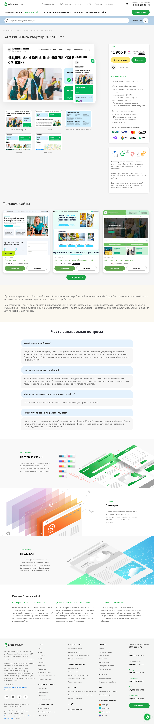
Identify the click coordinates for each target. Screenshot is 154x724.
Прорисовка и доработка (107, 682)
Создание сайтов (49, 4)
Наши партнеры (43, 708)
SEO (89, 4)
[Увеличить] (45, 245)
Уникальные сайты (13, 12)
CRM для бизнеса (104, 655)
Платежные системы (45, 679)
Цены (40, 649)
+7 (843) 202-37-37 (136, 690)
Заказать (139, 60)
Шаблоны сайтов (33, 12)
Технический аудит (75, 682)
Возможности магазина (46, 676)
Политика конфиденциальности (15, 687)
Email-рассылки (104, 662)
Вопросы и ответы (44, 672)
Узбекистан (106, 712)
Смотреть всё (76, 277)
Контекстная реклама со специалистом (82, 691)
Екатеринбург (134, 696)
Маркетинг (79, 4)
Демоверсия (15, 268)
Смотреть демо (120, 60)
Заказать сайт (140, 12)
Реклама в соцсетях (75, 698)
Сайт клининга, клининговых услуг (119, 260)
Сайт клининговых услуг (15, 260)
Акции (71, 704)
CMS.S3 (40, 659)
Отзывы (41, 662)
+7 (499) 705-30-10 (136, 655)
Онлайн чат (103, 659)
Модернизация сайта (96, 12)
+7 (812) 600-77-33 (136, 664)
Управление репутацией (76, 679)
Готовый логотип (105, 679)
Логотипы (78, 12)
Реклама (98, 4)
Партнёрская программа (46, 712)
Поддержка (42, 669)
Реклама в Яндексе (105, 652)
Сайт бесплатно (43, 715)
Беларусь (105, 705)
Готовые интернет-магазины (57, 12)
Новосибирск (133, 678)
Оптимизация (73, 672)
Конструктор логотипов (107, 666)
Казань (131, 687)
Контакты (41, 666)
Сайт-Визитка (42, 689)
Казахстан (105, 708)
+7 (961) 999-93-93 (136, 672)
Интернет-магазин (44, 699)
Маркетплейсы (75, 709)
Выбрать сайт (65, 4)
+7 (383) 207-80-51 (136, 681)
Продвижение (73, 668)
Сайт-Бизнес (42, 695)
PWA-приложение (105, 669)
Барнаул (132, 670)
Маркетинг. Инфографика (108, 691)
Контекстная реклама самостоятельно (81, 695)
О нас (40, 652)
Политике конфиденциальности (15, 716)
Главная (101, 649)
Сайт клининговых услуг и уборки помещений (73, 260)
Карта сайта (8, 690)
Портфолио (42, 655)
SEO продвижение (76, 664)
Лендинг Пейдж (43, 692)
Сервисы (109, 4)
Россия (104, 715)
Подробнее (36, 268)
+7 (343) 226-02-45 (136, 698)
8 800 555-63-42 (141, 5)
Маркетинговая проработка (78, 675)
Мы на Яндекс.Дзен (105, 695)
